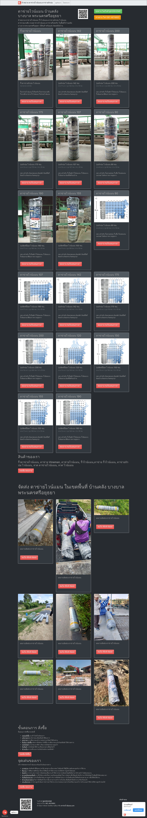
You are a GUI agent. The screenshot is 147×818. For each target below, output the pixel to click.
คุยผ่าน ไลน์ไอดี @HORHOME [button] (108, 11)
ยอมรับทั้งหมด (138, 810)
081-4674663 (50, 803)
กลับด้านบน (123, 800)
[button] (83, 14)
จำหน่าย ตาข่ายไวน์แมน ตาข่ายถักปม (37, 2)
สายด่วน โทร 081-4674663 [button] (107, 17)
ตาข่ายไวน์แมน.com (67, 806)
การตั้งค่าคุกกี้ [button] (127, 810)
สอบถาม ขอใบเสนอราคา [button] (32, 101)
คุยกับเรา (58, 3)
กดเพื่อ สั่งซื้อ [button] (25, 754)
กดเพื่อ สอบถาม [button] (26, 471)
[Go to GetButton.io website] (5, 816)
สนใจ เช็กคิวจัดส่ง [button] (29, 557)
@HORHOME (47, 801)
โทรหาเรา (66, 3)
